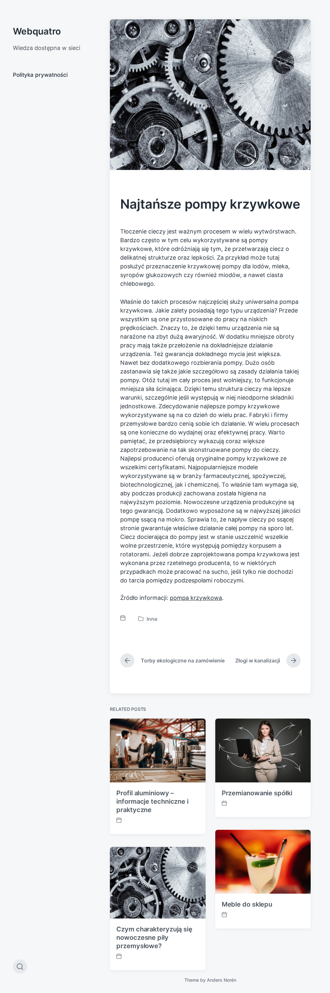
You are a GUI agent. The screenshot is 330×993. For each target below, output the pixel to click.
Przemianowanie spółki (257, 793)
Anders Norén (221, 980)
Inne (152, 619)
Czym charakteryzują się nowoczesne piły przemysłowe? (154, 937)
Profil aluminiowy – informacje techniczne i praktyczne (152, 801)
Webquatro (37, 31)
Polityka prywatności (40, 75)
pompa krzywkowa (196, 597)
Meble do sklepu (247, 904)
